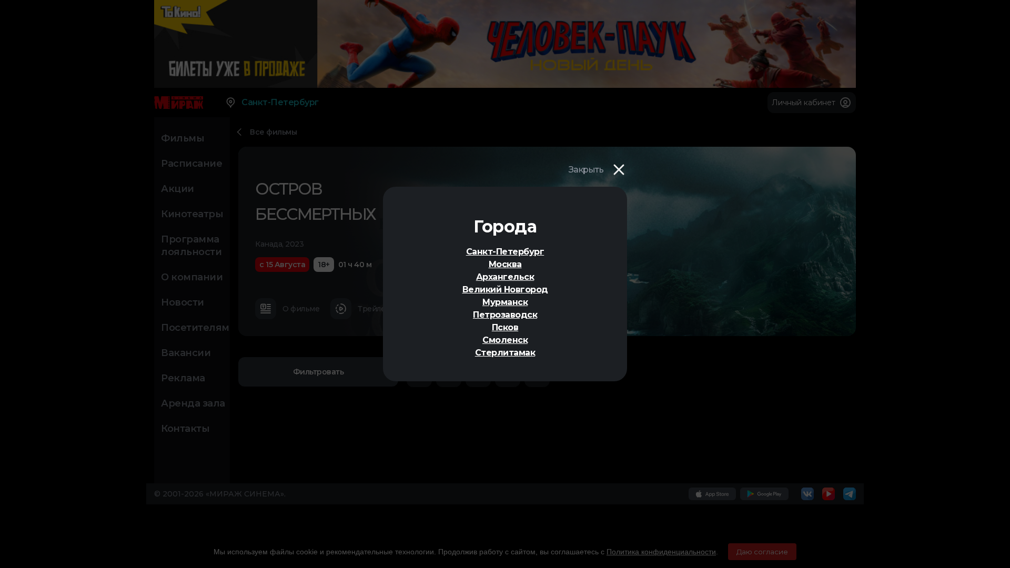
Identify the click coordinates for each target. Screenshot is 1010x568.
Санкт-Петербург (505, 252)
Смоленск (505, 340)
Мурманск (505, 302)
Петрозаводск (505, 315)
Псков (505, 327)
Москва (505, 264)
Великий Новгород (505, 290)
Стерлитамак (505, 353)
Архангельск (505, 277)
